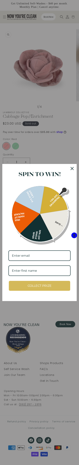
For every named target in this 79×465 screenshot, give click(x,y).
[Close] (72, 168)
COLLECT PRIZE (40, 286)
